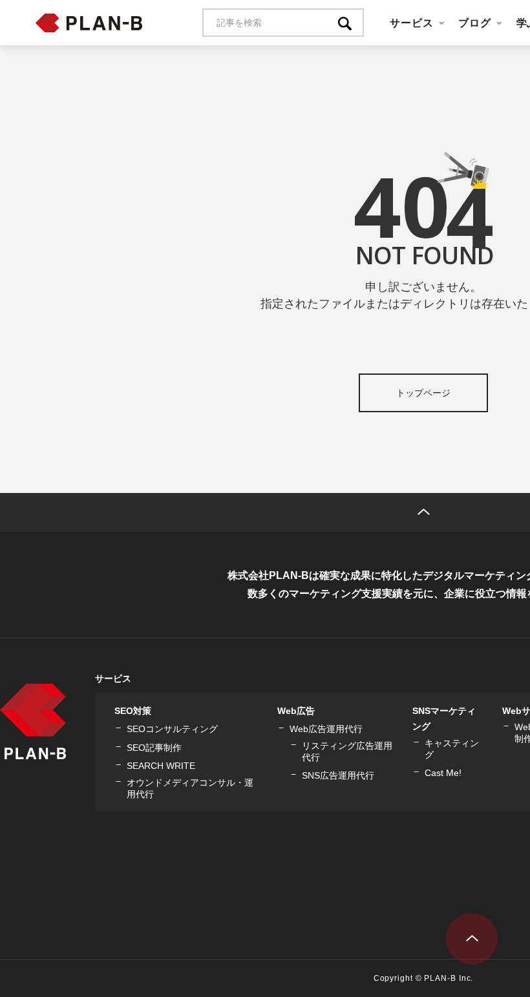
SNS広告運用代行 (338, 775)
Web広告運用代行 (326, 729)
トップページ (423, 393)
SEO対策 (132, 711)
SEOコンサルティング (172, 729)
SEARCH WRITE (161, 766)
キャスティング (452, 749)
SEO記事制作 (154, 747)
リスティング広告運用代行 (347, 751)
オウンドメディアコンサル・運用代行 (190, 788)
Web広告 (296, 711)
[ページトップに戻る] (472, 939)
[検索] (351, 22)
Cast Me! (443, 773)
